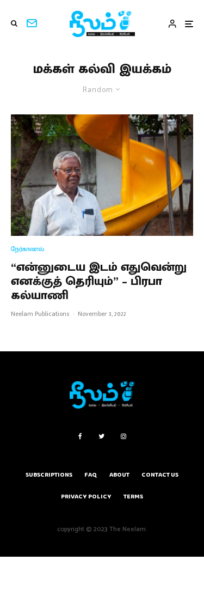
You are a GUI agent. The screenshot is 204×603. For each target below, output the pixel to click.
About (119, 475)
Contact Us (159, 475)
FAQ (90, 475)
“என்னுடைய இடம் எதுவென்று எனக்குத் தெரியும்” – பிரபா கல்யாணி (99, 281)
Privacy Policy (86, 496)
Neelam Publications (40, 313)
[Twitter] (101, 436)
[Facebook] (80, 436)
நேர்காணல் (28, 249)
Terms (133, 496)
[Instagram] (123, 436)
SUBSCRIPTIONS (49, 475)
